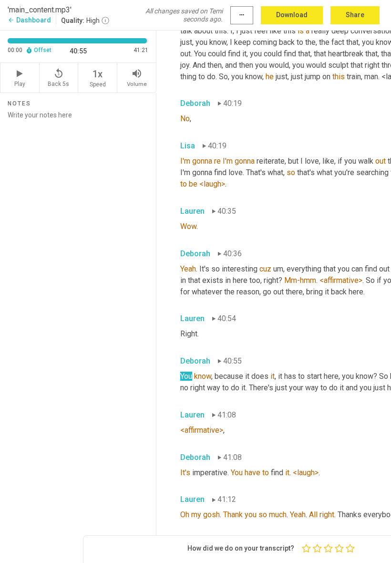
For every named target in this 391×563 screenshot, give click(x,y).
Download (292, 15)
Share (355, 15)
